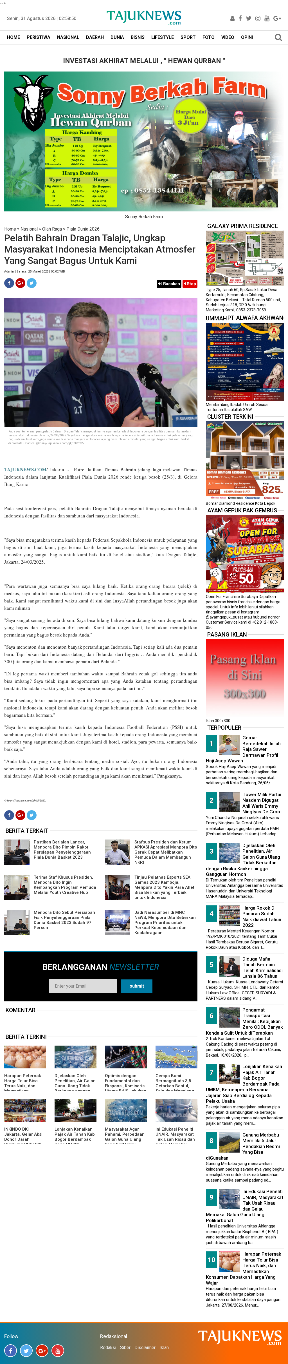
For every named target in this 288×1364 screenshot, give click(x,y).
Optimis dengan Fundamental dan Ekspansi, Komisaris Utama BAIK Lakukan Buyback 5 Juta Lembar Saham (125, 1088)
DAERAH (95, 37)
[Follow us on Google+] (42, 1350)
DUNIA (117, 37)
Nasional (29, 229)
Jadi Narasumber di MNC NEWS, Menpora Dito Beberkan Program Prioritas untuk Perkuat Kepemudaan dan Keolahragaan (165, 922)
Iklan (164, 1347)
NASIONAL (68, 37)
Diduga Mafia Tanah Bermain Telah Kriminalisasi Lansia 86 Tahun (262, 967)
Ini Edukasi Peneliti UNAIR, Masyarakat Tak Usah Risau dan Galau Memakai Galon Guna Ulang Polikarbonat (175, 1142)
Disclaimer (145, 1347)
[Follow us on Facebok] (10, 1350)
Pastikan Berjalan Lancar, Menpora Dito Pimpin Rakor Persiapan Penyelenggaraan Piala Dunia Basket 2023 (62, 850)
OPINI (247, 37)
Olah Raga (52, 229)
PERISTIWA (38, 37)
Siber (125, 1347)
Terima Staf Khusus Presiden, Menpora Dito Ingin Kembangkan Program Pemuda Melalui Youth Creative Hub (65, 885)
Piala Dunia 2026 (83, 229)
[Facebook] (9, 283)
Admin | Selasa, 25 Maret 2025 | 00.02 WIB (34, 271)
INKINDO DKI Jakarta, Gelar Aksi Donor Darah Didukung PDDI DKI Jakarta (23, 1139)
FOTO (208, 37)
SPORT (188, 37)
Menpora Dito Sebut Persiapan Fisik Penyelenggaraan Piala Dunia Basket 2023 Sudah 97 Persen (64, 920)
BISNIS (138, 37)
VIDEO (227, 37)
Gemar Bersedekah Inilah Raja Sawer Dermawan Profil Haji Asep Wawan (243, 749)
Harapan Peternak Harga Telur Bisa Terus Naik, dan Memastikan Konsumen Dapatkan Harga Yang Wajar (25, 1088)
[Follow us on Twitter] (26, 1350)
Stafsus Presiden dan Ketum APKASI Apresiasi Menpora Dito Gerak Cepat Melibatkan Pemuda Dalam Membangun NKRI (165, 852)
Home (10, 229)
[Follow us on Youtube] (57, 1350)
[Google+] (20, 283)
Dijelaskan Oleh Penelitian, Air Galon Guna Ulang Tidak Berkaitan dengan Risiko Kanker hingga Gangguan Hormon (243, 860)
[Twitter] (32, 283)
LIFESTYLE (162, 37)
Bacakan (171, 283)
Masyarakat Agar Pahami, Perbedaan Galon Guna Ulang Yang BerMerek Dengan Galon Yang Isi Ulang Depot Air (125, 1142)
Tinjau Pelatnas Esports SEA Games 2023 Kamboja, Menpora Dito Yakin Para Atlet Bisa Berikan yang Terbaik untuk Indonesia (164, 887)
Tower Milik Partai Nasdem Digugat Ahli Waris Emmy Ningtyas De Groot (262, 803)
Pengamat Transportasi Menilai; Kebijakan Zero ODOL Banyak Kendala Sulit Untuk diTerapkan (244, 1021)
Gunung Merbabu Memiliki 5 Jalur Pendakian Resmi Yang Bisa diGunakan (243, 1146)
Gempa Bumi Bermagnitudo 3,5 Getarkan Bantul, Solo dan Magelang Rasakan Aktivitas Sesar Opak (175, 1088)
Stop (191, 283)
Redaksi (108, 1347)
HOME (13, 37)
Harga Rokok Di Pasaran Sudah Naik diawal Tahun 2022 (261, 916)
